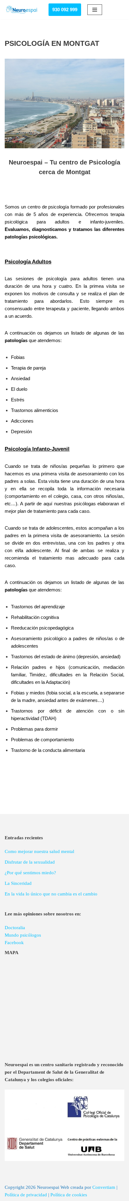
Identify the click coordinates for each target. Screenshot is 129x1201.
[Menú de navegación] (94, 9)
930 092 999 (64, 9)
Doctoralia (15, 927)
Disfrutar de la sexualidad (30, 862)
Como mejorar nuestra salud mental (39, 851)
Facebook (14, 942)
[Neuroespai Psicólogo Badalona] (22, 9)
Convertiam (103, 1187)
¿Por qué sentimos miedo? (30, 872)
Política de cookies (68, 1194)
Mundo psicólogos (23, 935)
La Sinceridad (18, 883)
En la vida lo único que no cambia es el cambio (51, 893)
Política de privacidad (26, 1194)
